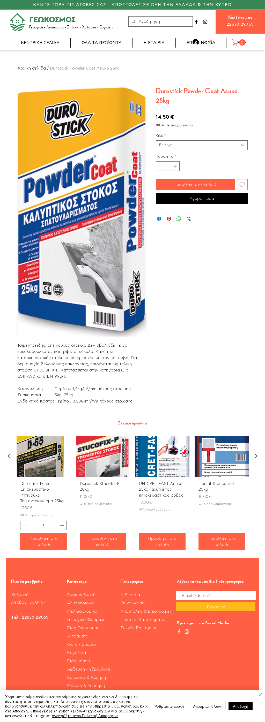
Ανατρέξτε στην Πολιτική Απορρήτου (85, 715)
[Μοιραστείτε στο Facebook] (159, 219)
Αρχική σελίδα (31, 68)
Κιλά (161, 136)
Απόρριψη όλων (207, 706)
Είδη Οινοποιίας (83, 628)
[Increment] (175, 166)
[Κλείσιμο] (261, 694)
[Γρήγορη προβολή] (43, 456)
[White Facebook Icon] (179, 631)
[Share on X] (189, 219)
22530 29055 (240, 24)
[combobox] (202, 145)
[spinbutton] (167, 166)
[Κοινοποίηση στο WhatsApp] (179, 219)
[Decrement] (160, 166)
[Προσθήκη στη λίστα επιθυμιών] (242, 184)
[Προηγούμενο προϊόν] (9, 456)
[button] (239, 42)
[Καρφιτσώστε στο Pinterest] (169, 219)
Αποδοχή (240, 706)
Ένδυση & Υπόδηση (86, 686)
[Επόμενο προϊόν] (256, 456)
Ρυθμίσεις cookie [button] (169, 706)
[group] (132, 495)
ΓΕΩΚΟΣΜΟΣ (52, 20)
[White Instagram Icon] (187, 631)
